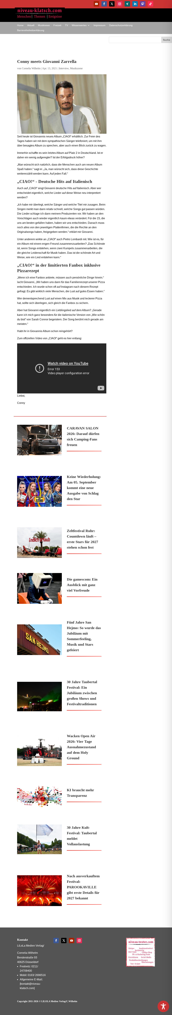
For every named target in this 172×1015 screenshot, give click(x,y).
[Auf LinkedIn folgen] (135, 4)
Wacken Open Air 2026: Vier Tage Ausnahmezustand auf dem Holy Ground (81, 747)
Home (20, 25)
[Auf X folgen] (112, 4)
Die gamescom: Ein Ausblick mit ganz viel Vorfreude (82, 584)
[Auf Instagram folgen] (119, 4)
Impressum (99, 25)
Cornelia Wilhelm (31, 68)
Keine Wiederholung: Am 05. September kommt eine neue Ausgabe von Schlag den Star (84, 488)
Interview (64, 68)
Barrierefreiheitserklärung (30, 30)
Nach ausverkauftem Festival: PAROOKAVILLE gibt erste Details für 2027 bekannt (83, 887)
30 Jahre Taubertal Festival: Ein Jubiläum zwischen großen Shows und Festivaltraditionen (82, 693)
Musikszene (76, 68)
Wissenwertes (79, 25)
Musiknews (44, 25)
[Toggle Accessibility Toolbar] (163, 1006)
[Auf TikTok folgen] (150, 4)
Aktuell (30, 25)
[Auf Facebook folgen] (104, 4)
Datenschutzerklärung (121, 25)
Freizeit (57, 25)
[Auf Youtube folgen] (96, 4)
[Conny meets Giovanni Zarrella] (61, 104)
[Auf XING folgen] (127, 4)
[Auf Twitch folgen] (142, 4)
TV (66, 25)
